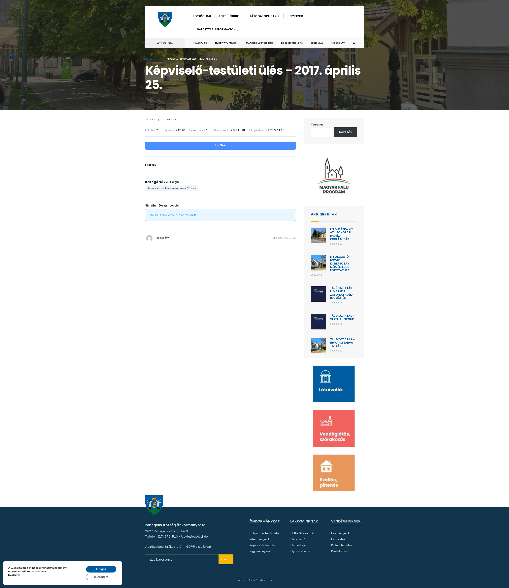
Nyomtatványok (226, 42)
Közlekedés (339, 551)
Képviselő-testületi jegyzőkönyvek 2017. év (172, 188)
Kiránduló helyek (342, 545)
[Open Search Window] (354, 43)
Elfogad (101, 569)
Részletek (14, 575)
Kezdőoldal (202, 16)
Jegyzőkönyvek (259, 551)
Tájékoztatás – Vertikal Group (342, 317)
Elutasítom (101, 577)
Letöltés (220, 145)
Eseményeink (340, 533)
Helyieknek (295, 16)
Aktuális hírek (324, 214)
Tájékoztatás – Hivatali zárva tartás (342, 342)
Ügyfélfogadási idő (194, 536)
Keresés (317, 124)
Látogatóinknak (263, 16)
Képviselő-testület (263, 545)
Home (148, 58)
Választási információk (216, 29)
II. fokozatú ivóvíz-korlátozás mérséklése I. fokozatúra (340, 263)
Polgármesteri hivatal (264, 533)
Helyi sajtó (200, 42)
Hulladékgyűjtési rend (259, 42)
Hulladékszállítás (302, 533)
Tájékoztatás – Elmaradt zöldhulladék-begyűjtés (342, 293)
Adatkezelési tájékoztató (163, 547)
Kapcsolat (338, 42)
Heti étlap (297, 545)
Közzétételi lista (292, 42)
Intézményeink (259, 539)
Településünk (229, 16)
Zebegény (172, 119)
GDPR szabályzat (198, 547)
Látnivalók (338, 539)
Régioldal (317, 42)
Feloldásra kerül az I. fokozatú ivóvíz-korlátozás (343, 234)
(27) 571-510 (168, 536)
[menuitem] (230, 15)
